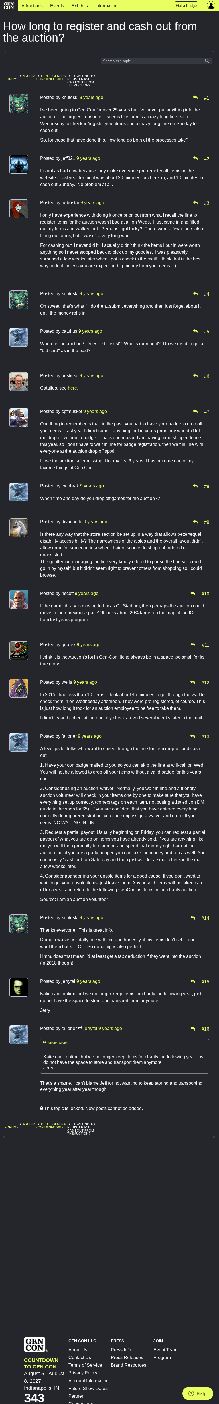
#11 (205, 644)
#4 (206, 293)
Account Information (88, 1380)
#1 (206, 97)
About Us (77, 1349)
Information (106, 5)
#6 (206, 375)
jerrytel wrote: (55, 1042)
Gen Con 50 (42, 77)
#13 (205, 736)
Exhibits (80, 5)
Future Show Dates (88, 1388)
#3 (206, 202)
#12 (205, 682)
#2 (206, 158)
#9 (206, 522)
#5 (206, 331)
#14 (205, 917)
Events (57, 5)
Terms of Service (85, 1365)
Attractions (32, 5)
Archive (29, 76)
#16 (205, 1028)
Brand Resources (128, 1365)
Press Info (121, 1349)
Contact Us (79, 1357)
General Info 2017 (57, 77)
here (72, 388)
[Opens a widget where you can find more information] (197, 1394)
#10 (205, 593)
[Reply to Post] (195, 97)
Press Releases (127, 1357)
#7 (206, 411)
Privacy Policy (82, 1372)
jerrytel (90, 1028)
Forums (11, 79)
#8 (206, 486)
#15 (205, 981)
